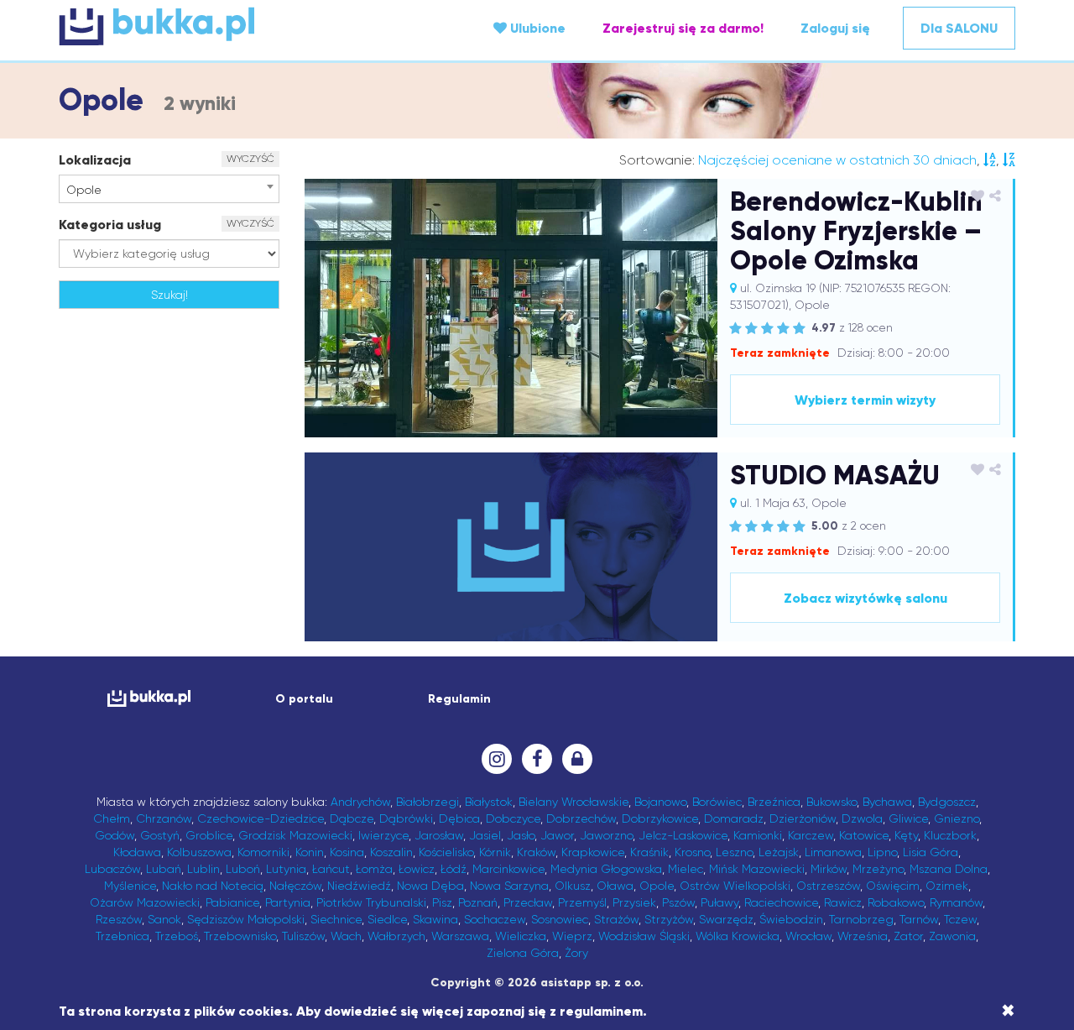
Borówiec (717, 801)
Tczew (960, 919)
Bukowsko (831, 801)
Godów (114, 835)
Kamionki (757, 835)
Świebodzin (791, 919)
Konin (309, 852)
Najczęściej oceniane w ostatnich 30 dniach (837, 160)
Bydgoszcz (947, 801)
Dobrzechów (581, 818)
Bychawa (887, 801)
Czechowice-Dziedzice (260, 818)
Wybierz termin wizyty (865, 400)
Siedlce (387, 919)
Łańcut (331, 869)
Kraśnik (649, 852)
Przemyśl (582, 902)
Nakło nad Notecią (212, 885)
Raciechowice (781, 902)
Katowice (864, 835)
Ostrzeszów (828, 885)
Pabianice (232, 902)
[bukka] (218, 26)
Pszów (678, 902)
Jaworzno (606, 835)
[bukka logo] (149, 698)
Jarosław (438, 835)
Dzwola (862, 818)
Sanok (164, 919)
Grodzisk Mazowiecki (295, 835)
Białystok (489, 801)
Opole (656, 885)
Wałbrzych (396, 936)
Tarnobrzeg (861, 919)
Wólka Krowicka (737, 936)
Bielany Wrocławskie (573, 801)
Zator (908, 936)
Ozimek (946, 885)
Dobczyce (513, 818)
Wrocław (808, 936)
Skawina (435, 919)
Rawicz (843, 902)
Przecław (527, 902)
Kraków (536, 852)
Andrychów (360, 801)
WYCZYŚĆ (250, 159)
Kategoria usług (110, 225)
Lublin (203, 869)
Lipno (882, 852)
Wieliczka (520, 936)
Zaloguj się (835, 28)
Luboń (243, 869)
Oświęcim (893, 885)
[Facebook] (537, 759)
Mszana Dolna (949, 869)
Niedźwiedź (359, 885)
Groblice (208, 835)
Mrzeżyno (878, 869)
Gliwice (908, 818)
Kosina (347, 852)
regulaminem (601, 1011)
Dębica (459, 818)
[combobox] (169, 189)
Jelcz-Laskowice (683, 835)
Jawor (557, 835)
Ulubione (536, 28)
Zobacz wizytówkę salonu (865, 598)
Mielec (685, 869)
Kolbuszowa (199, 852)
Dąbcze (351, 818)
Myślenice (130, 885)
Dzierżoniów (802, 818)
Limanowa (833, 852)
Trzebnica (122, 936)
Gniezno (956, 818)
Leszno (734, 852)
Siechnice (336, 919)
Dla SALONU (959, 28)
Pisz (442, 902)
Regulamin (459, 699)
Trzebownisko (240, 936)
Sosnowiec (559, 919)
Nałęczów (295, 885)
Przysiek (634, 902)
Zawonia (952, 936)
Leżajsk (779, 852)
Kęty (906, 835)
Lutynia (286, 869)
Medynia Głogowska (606, 869)
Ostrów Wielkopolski (735, 885)
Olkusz (573, 885)
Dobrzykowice (660, 818)
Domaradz (734, 818)
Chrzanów (163, 818)
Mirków (829, 869)
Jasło (520, 835)
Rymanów (956, 902)
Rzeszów (119, 919)
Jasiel (485, 835)
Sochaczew (494, 919)
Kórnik (495, 852)
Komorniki (263, 852)
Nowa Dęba (430, 885)
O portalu (304, 699)
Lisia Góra (930, 852)
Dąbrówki (406, 818)
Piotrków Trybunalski (371, 902)
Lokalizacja (95, 160)
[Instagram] (497, 759)
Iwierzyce (383, 835)
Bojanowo (660, 801)
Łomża (374, 869)
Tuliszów (303, 936)
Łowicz (417, 869)
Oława (615, 885)
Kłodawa (137, 852)
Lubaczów (112, 869)
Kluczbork (950, 835)
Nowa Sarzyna (509, 885)
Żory (576, 952)
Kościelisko (446, 852)
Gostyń (160, 835)
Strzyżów (668, 919)
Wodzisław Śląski (644, 936)
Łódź (454, 869)
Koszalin (391, 852)
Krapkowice (592, 852)
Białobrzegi (427, 801)
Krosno (692, 852)
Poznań (478, 902)
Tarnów (918, 919)
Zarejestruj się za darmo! (683, 28)
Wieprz (572, 936)
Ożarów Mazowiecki (145, 902)
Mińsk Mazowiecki (757, 869)
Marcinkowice (508, 869)
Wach (346, 936)
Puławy (719, 902)
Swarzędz (726, 919)
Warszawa (460, 936)
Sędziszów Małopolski (246, 919)
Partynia (287, 902)
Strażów (616, 919)
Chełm (111, 818)
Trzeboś (176, 936)
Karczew (810, 835)
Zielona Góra (523, 952)
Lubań (163, 869)
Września (862, 936)
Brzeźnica (774, 801)
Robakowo (896, 902)
